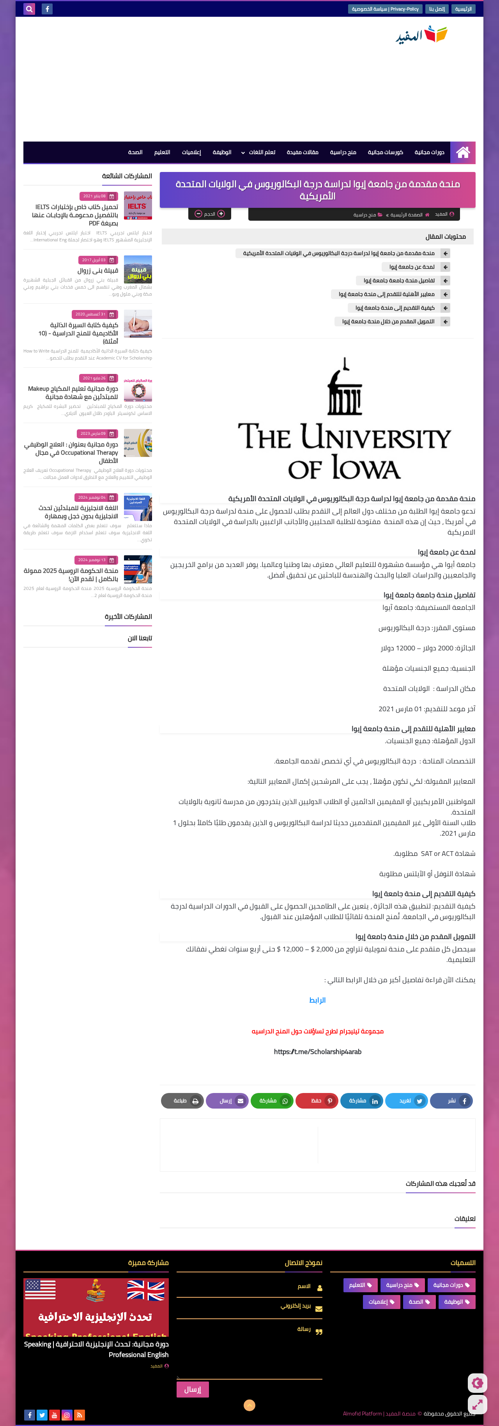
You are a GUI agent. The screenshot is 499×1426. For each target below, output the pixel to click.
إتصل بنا (437, 8)
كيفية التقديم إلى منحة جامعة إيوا (395, 308)
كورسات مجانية (385, 152)
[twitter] (42, 1415)
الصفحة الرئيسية (407, 215)
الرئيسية (463, 8)
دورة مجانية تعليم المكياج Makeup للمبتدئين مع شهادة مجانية (73, 392)
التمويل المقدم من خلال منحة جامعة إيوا (388, 321)
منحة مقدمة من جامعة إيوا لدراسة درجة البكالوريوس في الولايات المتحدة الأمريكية (339, 253)
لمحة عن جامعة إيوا (412, 267)
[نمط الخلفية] (477, 1404)
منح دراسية (343, 152)
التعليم (162, 152)
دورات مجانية (429, 152)
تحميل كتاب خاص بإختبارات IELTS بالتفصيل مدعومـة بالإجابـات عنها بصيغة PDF (75, 215)
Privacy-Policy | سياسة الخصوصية (385, 8)
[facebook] (47, 9)
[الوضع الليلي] (477, 1383)
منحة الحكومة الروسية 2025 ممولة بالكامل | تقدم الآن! (71, 575)
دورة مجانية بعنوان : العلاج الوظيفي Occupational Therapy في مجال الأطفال (71, 452)
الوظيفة (222, 152)
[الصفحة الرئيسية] (463, 152)
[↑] (249, 1405)
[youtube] (54, 1415)
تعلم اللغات (262, 152)
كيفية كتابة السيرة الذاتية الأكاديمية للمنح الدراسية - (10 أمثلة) (78, 333)
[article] (243, 1145)
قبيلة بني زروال (98, 270)
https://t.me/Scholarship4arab (317, 1051)
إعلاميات (191, 152)
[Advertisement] (165, 79)
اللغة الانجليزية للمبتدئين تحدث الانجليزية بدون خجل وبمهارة (78, 512)
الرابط (318, 1000)
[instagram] (67, 1415)
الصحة (135, 152)
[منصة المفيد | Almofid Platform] (419, 35)
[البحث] (29, 9)
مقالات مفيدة (303, 152)
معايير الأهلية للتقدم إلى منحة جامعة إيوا (387, 294)
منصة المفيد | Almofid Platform (379, 1414)
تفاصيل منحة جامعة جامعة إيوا (399, 280)
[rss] (79, 1415)
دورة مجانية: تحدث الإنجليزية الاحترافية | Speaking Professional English (96, 1349)
